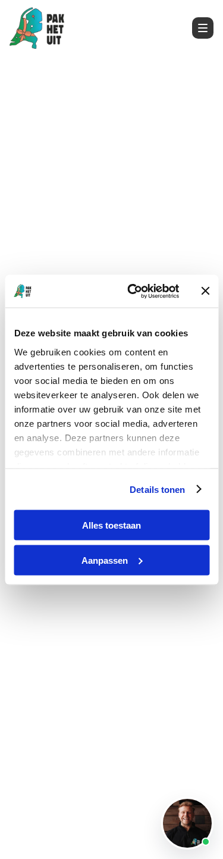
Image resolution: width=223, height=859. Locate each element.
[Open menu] (202, 28)
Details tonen (157, 489)
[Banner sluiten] (205, 291)
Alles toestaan (111, 525)
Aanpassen (104, 560)
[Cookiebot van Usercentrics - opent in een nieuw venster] (133, 291)
